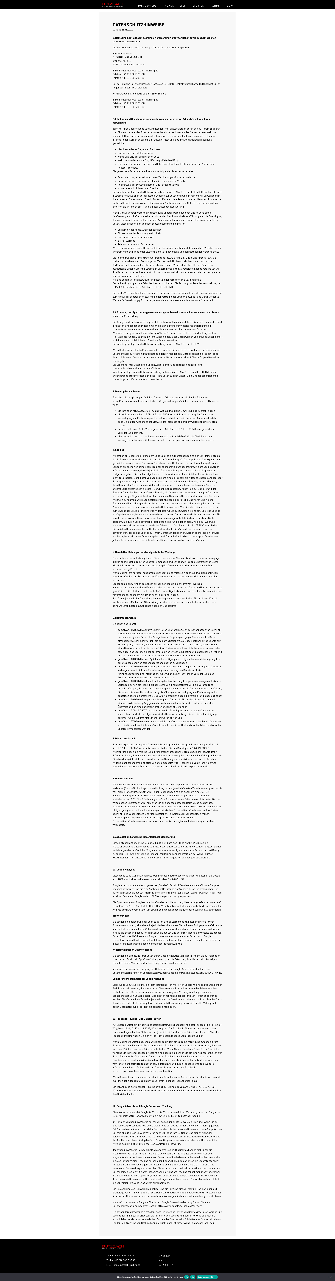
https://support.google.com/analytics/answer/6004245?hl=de (186, 972)
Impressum (164, 1255)
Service (169, 5)
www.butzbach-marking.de (162, 128)
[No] (331, 1277)
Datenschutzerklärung (207, 1277)
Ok (186, 1277)
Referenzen (198, 5)
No (193, 1277)
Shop (182, 5)
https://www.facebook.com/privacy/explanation (146, 1071)
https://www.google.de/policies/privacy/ (180, 1206)
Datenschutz (165, 1265)
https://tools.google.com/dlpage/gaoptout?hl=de (154, 943)
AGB (160, 1260)
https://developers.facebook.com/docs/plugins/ (176, 1035)
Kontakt (216, 5)
